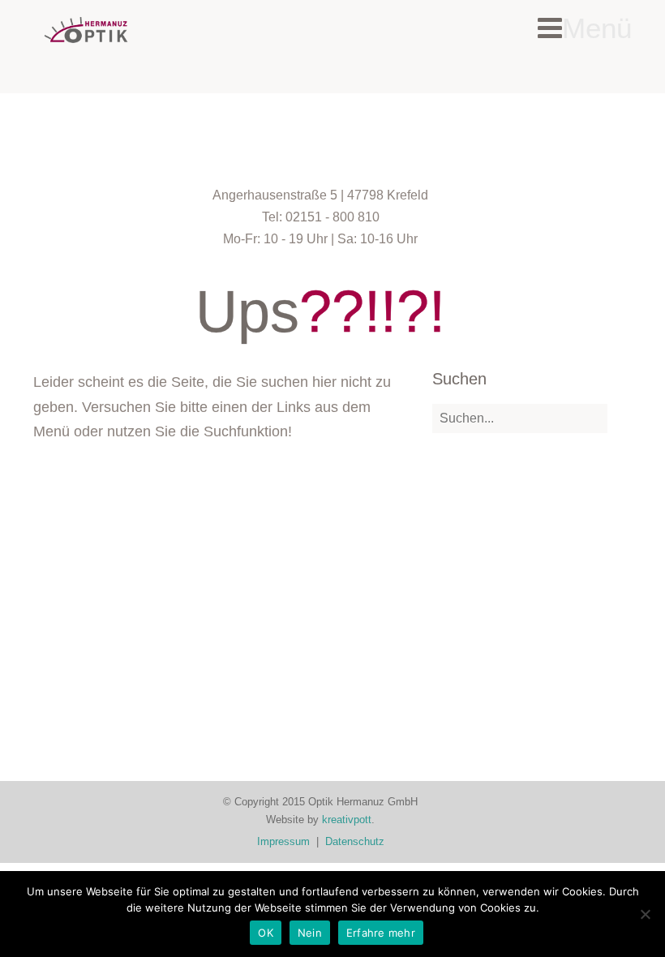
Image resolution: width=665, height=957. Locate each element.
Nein (310, 932)
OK (265, 932)
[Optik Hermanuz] (86, 30)
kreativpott (346, 819)
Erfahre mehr (380, 932)
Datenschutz (354, 841)
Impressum (283, 841)
